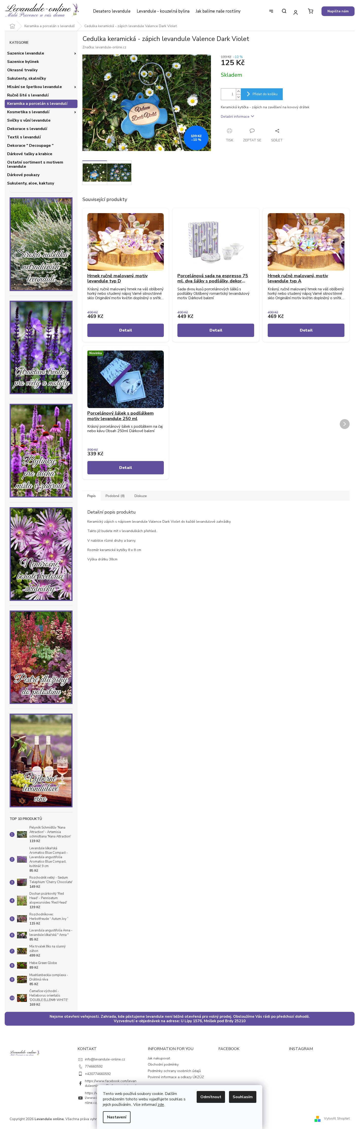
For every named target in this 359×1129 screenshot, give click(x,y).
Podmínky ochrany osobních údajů (174, 1071)
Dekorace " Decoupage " (30, 145)
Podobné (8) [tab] (115, 496)
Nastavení (116, 1117)
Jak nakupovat (159, 1058)
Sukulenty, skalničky (26, 78)
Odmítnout (210, 1097)
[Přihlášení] (295, 12)
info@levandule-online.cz (105, 1059)
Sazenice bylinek (23, 61)
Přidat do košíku (265, 94)
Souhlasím (243, 1097)
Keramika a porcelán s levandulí (37, 103)
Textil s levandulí (24, 137)
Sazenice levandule (25, 53)
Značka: (104, 47)
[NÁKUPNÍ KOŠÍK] (310, 11)
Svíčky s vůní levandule (29, 120)
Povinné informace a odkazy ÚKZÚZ (176, 1077)
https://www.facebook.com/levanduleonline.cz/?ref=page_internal (110, 1083)
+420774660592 (98, 1074)
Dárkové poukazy (23, 175)
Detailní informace (235, 116)
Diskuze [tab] (140, 496)
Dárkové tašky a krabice (29, 154)
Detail (125, 330)
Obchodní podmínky (163, 1064)
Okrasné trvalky (22, 70)
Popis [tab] (91, 496)
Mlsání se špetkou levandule (34, 87)
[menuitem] (111, 11)
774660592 (94, 1066)
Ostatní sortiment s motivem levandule (35, 164)
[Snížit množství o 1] (238, 97)
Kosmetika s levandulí (28, 112)
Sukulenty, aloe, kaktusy (30, 183)
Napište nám (338, 11)
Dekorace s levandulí (27, 128)
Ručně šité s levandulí (28, 95)
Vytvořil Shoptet (337, 1118)
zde (161, 1104)
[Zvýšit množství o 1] (238, 91)
